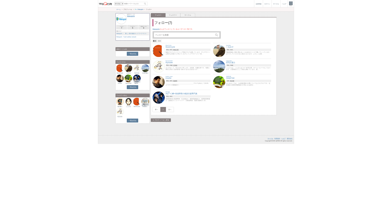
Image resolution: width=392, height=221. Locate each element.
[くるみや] (219, 51)
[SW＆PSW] (128, 78)
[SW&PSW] (219, 82)
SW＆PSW (128, 83)
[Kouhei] (159, 82)
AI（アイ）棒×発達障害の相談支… (136, 82)
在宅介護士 (145, 73)
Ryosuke (136, 73)
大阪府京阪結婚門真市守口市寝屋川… (145, 105)
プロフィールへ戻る (161, 120)
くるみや (128, 73)
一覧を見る (132, 54)
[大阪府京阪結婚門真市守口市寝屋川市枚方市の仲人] (145, 101)
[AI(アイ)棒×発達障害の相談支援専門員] (159, 97)
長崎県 (175, 81)
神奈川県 (176, 50)
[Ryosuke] (159, 66)
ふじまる (128, 106)
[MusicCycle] (159, 51)
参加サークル (144, 27)
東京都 (232, 81)
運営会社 (289, 138)
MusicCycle (120, 73)
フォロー (122, 27)
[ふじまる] (128, 101)
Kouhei (120, 83)
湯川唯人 (119, 106)
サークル (187, 15)
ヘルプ (283, 138)
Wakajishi (156, 29)
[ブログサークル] (105, 3)
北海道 (175, 65)
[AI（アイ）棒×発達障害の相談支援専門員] (137, 78)
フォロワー (173, 15)
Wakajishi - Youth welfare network (126, 37)
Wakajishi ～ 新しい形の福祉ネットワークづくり (131, 33)
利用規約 (277, 138)
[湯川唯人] (120, 101)
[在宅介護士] (219, 66)
